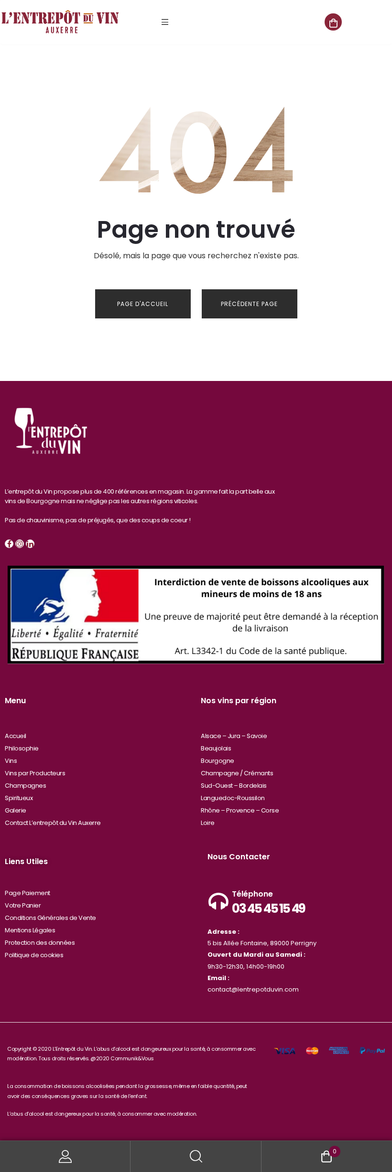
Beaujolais (216, 748)
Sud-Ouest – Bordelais (234, 785)
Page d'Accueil (142, 304)
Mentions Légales (30, 930)
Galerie (15, 810)
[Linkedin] (30, 543)
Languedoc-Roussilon (233, 797)
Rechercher (196, 1156)
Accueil (15, 735)
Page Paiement (27, 892)
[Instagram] (19, 543)
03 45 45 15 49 (268, 908)
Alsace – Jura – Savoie (234, 735)
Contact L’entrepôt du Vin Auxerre (53, 822)
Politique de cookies (34, 955)
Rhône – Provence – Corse (240, 810)
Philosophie (22, 748)
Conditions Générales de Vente (50, 917)
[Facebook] (9, 543)
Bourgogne (217, 760)
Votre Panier (23, 905)
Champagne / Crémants (237, 773)
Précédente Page (249, 304)
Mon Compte (65, 1156)
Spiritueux (19, 797)
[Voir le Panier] (333, 22)
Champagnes (25, 785)
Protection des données (40, 942)
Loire (208, 822)
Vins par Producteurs (35, 773)
